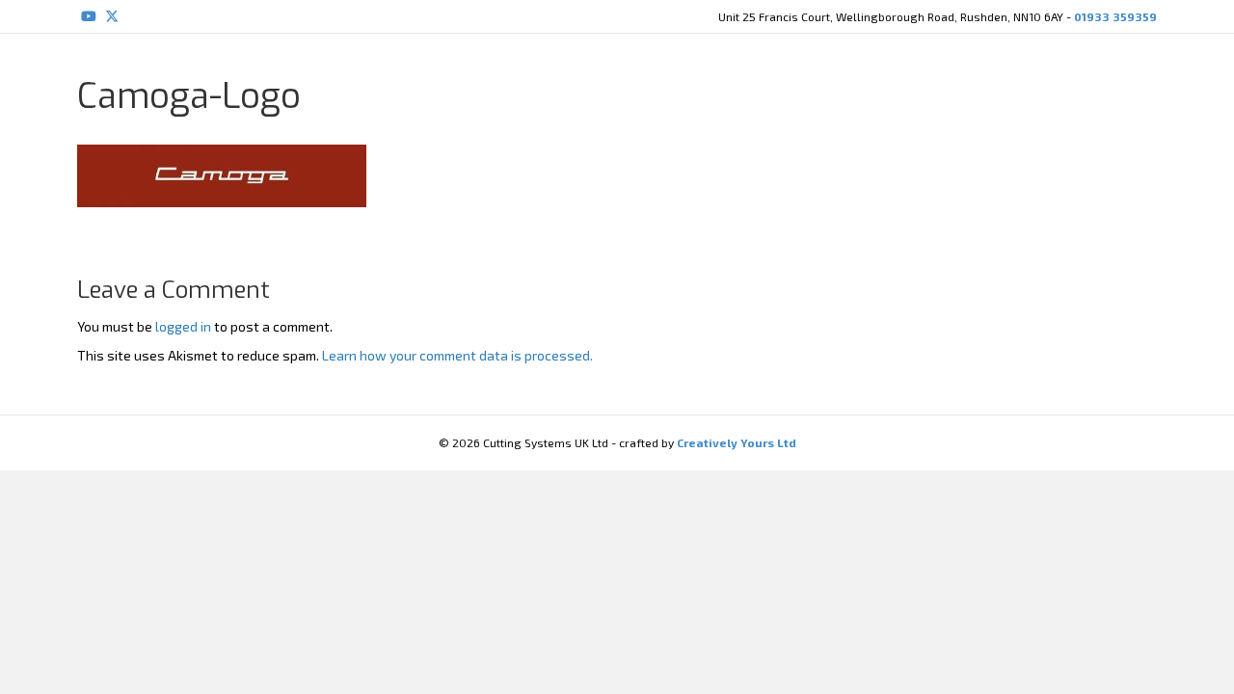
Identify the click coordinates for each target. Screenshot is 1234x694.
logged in (183, 326)
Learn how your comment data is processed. (457, 355)
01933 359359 (1115, 16)
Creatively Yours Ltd (735, 442)
